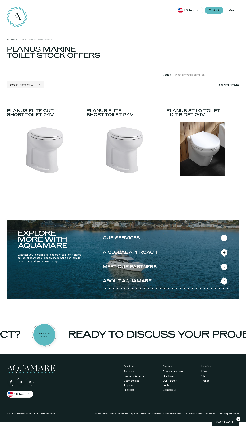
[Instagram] (20, 382)
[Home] (17, 17)
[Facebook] (11, 382)
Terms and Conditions (150, 414)
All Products (13, 40)
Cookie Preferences (192, 414)
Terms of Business (172, 414)
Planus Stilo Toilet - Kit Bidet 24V (193, 112)
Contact (214, 10)
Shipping (134, 414)
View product (43, 173)
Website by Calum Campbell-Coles (221, 414)
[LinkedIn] (30, 382)
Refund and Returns (118, 414)
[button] (190, 10)
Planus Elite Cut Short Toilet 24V (30, 112)
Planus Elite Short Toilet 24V (110, 112)
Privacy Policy (101, 414)
